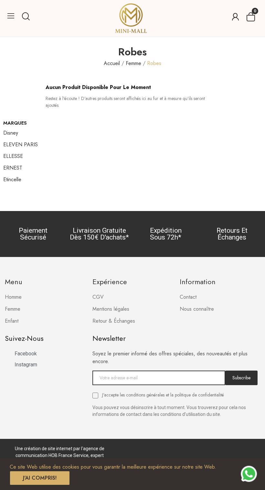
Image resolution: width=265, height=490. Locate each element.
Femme (12, 309)
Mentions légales (110, 309)
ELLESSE (13, 156)
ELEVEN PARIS (20, 144)
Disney (10, 133)
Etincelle (12, 179)
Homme (13, 297)
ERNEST (12, 168)
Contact (188, 297)
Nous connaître (197, 309)
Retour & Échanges (113, 321)
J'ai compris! (40, 478)
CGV (98, 297)
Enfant (11, 321)
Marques (15, 123)
